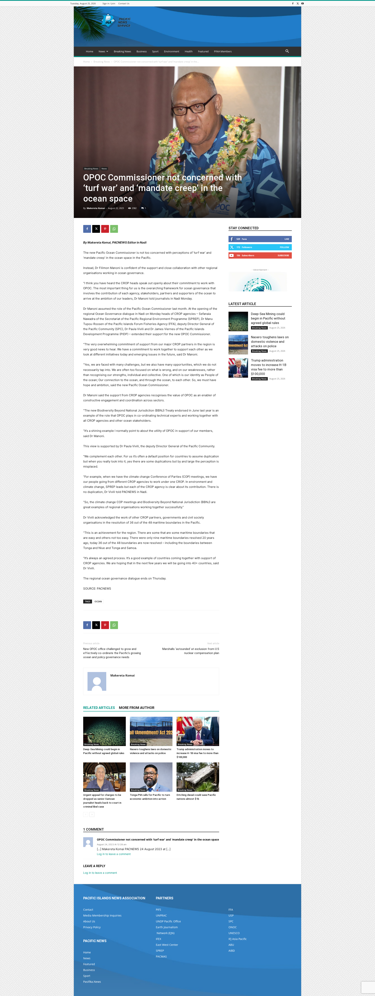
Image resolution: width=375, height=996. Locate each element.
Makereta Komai (96, 208)
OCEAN (98, 601)
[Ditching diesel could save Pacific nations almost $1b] (198, 777)
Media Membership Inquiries (102, 915)
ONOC (233, 927)
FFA (231, 909)
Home (89, 51)
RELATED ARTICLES (99, 708)
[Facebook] (293, 3)
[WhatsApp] (114, 229)
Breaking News (122, 51)
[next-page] (91, 814)
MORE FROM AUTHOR (136, 708)
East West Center (167, 945)
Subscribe (283, 255)
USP (231, 915)
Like (287, 238)
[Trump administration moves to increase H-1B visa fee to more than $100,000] (198, 731)
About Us (89, 921)
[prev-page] (85, 814)
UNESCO (234, 933)
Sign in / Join (109, 3)
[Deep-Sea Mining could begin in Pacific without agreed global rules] (104, 731)
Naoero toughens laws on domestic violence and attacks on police (270, 341)
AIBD (232, 950)
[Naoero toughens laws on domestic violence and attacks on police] (151, 731)
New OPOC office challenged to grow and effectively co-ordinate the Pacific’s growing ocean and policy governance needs (112, 653)
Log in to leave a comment (114, 854)
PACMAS (161, 956)
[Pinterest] (105, 229)
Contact (88, 909)
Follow (284, 247)
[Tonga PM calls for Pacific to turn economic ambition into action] (151, 777)
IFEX (158, 939)
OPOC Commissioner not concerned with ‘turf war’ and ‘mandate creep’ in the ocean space (158, 839)
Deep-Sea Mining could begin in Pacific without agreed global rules (268, 318)
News (102, 51)
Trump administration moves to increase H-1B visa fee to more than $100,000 (197, 753)
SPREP (160, 950)
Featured (203, 51)
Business (142, 51)
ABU (231, 945)
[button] (287, 52)
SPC (231, 921)
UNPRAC (161, 915)
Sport (155, 51)
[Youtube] (302, 3)
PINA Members (223, 51)
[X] (298, 3)
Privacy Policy (92, 927)
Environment (171, 51)
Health (189, 51)
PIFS (158, 909)
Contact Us (123, 3)
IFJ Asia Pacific (238, 939)
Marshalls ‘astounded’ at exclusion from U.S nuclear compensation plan (190, 651)
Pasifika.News (92, 982)
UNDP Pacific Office (168, 921)
